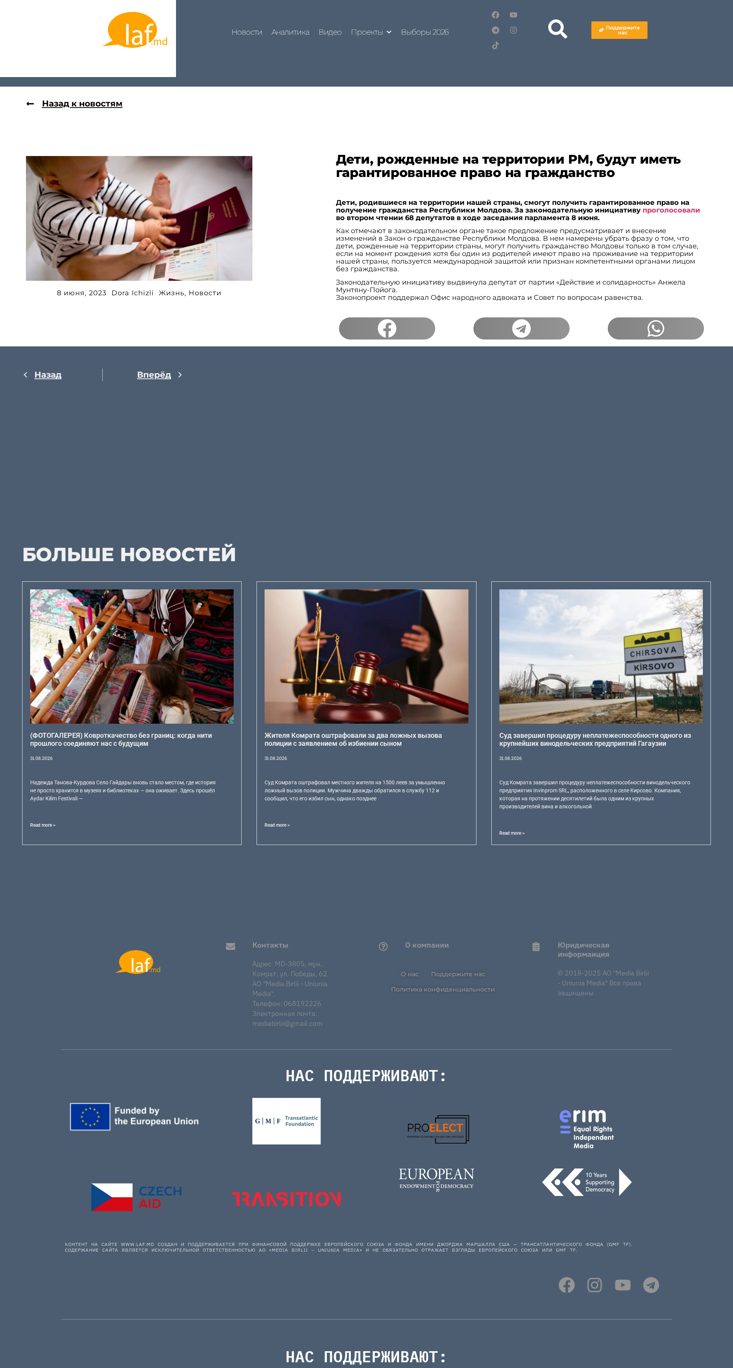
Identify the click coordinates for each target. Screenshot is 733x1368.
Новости (246, 32)
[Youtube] (513, 15)
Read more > (42, 825)
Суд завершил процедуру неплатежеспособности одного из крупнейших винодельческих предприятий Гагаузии (595, 739)
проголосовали (671, 210)
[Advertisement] (102, 467)
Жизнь (171, 293)
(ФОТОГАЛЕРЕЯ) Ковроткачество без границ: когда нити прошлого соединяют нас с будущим (121, 739)
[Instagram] (513, 30)
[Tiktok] (495, 45)
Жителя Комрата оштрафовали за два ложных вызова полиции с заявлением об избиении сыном (353, 739)
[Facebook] (495, 15)
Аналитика (290, 32)
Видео (330, 32)
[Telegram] (495, 30)
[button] (387, 328)
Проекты (367, 32)
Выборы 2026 (425, 32)
